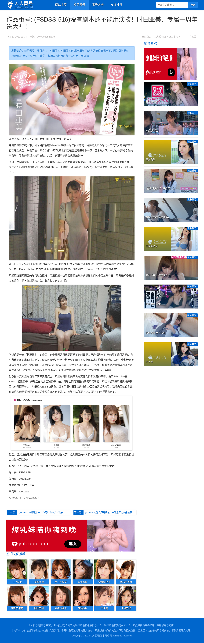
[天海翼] (104, 596)
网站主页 (61, 4)
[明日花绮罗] (61, 569)
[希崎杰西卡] (61, 596)
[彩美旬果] (83, 569)
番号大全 (98, 4)
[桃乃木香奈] (126, 569)
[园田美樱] (39, 596)
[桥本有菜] (39, 569)
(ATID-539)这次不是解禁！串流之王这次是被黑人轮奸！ (110, 512)
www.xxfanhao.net (46, 36)
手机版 (192, 36)
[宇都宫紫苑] (17, 596)
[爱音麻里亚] (104, 569)
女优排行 (116, 4)
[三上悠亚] (17, 569)
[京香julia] (83, 596)
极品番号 (79, 4)
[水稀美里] (126, 596)
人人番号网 (160, 36)
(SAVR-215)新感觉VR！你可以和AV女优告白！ (42, 512)
